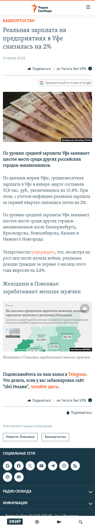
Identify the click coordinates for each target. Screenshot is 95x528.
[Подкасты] (7, 477)
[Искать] (80, 522)
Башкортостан (18, 21)
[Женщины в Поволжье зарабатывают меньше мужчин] (47, 326)
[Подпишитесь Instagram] (63, 465)
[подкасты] (37, 522)
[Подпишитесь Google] (7, 465)
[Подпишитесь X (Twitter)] (30, 465)
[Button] (39, 69)
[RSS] (75, 465)
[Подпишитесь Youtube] (41, 465)
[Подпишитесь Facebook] (18, 465)
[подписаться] (18, 477)
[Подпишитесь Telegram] (52, 465)
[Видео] (59, 522)
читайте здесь (44, 387)
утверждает (43, 252)
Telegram (77, 374)
